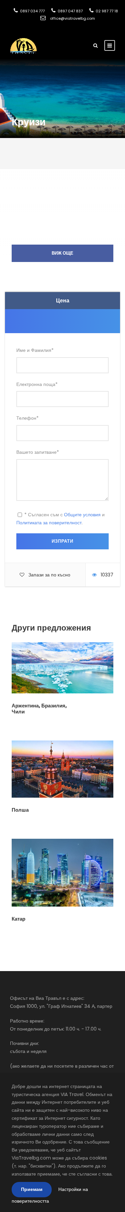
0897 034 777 (32, 11)
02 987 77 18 (106, 11)
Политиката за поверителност (49, 522)
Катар (18, 918)
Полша (20, 809)
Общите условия (82, 514)
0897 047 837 (70, 11)
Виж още (62, 253)
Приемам (31, 1189)
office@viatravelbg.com (72, 18)
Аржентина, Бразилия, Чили (39, 708)
